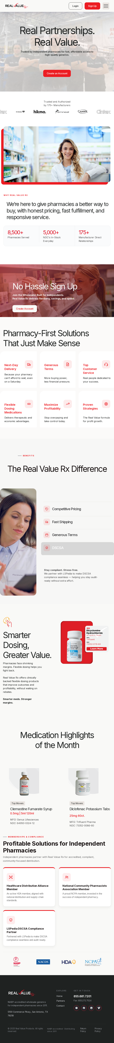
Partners (60, 1000)
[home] (16, 6)
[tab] (77, 509)
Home (59, 996)
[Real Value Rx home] (22, 993)
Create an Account (57, 73)
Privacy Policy (98, 1029)
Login (75, 5)
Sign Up (92, 5)
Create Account (24, 308)
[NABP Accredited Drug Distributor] (17, 961)
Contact (60, 1005)
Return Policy (83, 1029)
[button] (104, 6)
